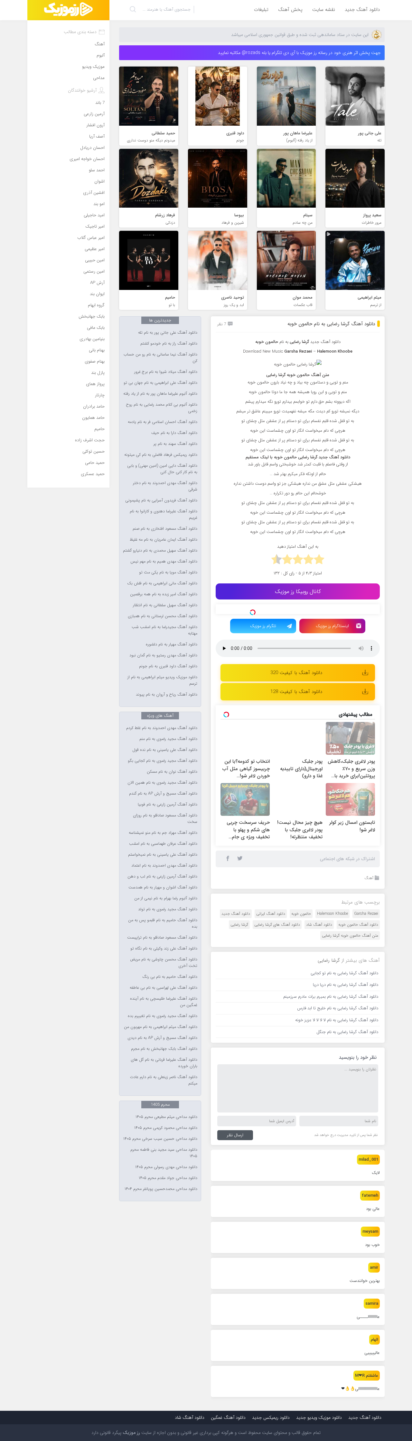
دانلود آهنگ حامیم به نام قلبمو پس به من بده (162, 923)
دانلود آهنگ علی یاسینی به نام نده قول (164, 750)
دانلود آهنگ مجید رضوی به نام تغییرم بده (162, 1016)
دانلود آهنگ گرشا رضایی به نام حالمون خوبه (331, 324)
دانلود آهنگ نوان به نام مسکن (172, 772)
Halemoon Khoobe (332, 946)
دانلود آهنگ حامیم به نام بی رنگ (169, 977)
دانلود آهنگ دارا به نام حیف (174, 433)
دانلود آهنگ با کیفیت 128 (296, 724)
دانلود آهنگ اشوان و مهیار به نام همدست (162, 887)
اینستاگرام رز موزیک (332, 658)
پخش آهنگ (290, 10)
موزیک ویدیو (93, 66)
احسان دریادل (92, 147)
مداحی (99, 78)
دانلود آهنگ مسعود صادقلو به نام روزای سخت (165, 818)
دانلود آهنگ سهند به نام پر (175, 444)
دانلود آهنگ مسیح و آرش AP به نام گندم (163, 793)
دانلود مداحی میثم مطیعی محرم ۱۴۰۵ (166, 1117)
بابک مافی (96, 327)
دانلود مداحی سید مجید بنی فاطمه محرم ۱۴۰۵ (163, 1153)
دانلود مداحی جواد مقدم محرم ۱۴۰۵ (168, 1178)
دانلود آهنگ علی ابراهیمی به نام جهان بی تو (160, 383)
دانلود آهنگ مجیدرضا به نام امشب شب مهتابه (164, 630)
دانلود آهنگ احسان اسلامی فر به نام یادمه (162, 422)
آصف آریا (97, 136)
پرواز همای (95, 384)
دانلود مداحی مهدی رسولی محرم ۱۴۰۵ (166, 1167)
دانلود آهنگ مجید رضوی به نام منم (168, 739)
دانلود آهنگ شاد (319, 957)
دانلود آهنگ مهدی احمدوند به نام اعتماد (164, 865)
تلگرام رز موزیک (263, 658)
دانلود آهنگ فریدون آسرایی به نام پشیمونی (161, 500)
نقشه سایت (323, 10)
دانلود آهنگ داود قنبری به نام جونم (168, 666)
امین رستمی (94, 271)
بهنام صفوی (95, 361)
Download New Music (263, 351)
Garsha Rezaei (366, 946)
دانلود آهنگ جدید (362, 10)
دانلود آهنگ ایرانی (270, 946)
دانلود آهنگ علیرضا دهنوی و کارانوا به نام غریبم (163, 514)
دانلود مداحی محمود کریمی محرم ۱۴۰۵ (165, 1128)
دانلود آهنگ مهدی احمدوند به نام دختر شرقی (165, 486)
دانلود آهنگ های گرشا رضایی (277, 957)
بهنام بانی (97, 350)
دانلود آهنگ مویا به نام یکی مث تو (168, 572)
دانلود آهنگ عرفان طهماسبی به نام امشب (163, 844)
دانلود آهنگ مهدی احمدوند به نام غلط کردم (161, 728)
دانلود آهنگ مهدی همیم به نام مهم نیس (163, 561)
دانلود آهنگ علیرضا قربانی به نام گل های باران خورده (164, 1063)
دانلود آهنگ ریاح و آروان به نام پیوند (166, 694)
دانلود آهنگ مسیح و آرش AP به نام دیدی (162, 1038)
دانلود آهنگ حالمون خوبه (358, 957)
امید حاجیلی (94, 215)
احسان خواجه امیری (87, 159)
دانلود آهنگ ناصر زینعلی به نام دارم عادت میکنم (163, 1080)
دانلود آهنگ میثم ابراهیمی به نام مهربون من (160, 1027)
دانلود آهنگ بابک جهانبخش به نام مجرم (164, 1049)
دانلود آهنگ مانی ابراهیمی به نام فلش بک (162, 583)
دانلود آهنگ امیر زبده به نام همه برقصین (163, 594)
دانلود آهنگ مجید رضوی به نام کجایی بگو (162, 761)
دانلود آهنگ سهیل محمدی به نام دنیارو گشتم (160, 550)
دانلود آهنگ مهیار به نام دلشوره (171, 644)
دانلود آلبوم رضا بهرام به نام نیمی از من (165, 898)
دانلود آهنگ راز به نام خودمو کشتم (168, 343)
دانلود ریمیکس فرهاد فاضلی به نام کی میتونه (160, 455)
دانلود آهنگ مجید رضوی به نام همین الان (162, 782)
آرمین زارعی (94, 114)
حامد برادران (94, 406)
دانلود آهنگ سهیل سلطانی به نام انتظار (165, 605)
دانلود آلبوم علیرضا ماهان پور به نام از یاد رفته (160, 394)
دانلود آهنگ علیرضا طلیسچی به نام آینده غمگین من (163, 1001)
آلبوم (101, 55)
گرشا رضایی (239, 957)
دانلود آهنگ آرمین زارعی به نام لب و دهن (162, 876)
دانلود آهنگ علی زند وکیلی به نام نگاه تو (163, 948)
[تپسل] (252, 612)
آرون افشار (95, 125)
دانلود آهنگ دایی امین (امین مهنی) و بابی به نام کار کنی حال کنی (162, 469)
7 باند (100, 102)
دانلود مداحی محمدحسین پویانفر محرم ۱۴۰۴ (161, 1189)
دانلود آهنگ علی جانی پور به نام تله (167, 332)
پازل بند (98, 372)
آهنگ (368, 910)
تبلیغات (261, 10)
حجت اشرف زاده (90, 440)
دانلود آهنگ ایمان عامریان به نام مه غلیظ (163, 539)
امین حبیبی (95, 260)
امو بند (99, 204)
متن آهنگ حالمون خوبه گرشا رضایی (350, 968)
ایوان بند (97, 294)
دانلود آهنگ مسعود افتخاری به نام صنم (165, 529)
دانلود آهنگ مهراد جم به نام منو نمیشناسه (163, 833)
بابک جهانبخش (92, 316)
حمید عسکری (93, 474)
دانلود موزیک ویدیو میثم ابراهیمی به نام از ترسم (162, 680)
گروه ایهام (96, 305)
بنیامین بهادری (92, 339)
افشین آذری (94, 192)
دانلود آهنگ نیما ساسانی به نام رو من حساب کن (160, 357)
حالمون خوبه (301, 946)
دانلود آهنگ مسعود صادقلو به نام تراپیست (162, 937)
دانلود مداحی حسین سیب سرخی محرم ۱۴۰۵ (160, 1139)
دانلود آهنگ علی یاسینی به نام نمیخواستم (162, 854)
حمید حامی (95, 462)
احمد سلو (97, 170)
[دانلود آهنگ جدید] (68, 10)
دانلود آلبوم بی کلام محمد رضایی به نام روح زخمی (161, 407)
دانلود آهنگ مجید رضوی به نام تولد (167, 909)
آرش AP (97, 282)
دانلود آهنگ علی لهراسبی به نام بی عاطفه (163, 988)
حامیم (99, 429)
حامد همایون (93, 417)
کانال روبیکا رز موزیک (298, 591)
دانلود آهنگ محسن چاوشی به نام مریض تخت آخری (163, 962)
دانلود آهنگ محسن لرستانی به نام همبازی (162, 616)
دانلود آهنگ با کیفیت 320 (296, 705)
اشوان (99, 181)
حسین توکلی (93, 451)
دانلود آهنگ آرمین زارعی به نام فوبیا (167, 804)
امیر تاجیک (95, 226)
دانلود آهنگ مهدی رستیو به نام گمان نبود (163, 655)
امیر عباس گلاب (91, 237)
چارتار (100, 395)
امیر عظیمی (95, 249)
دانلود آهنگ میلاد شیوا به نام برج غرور (165, 372)
